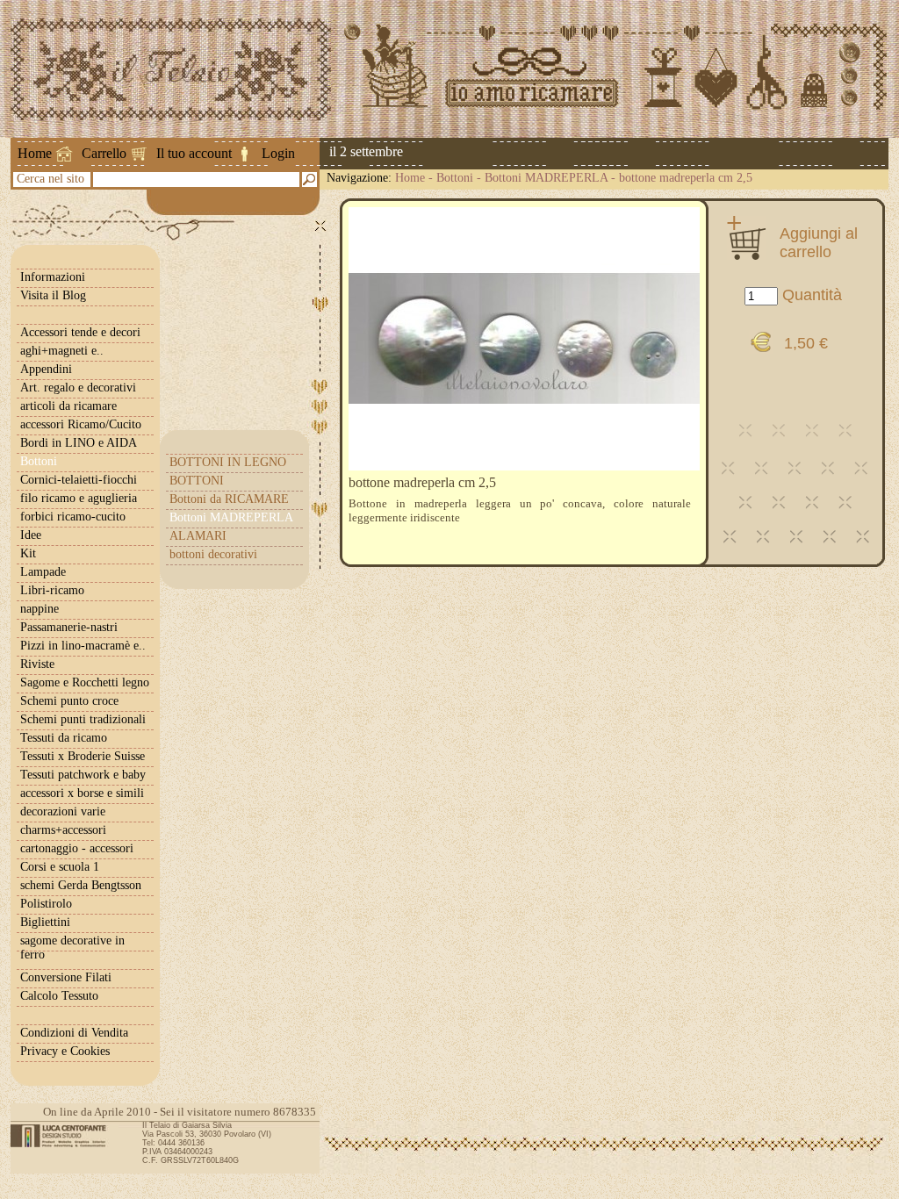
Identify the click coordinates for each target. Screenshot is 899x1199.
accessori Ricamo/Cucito (80, 424)
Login (278, 153)
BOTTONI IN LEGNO (227, 462)
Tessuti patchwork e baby (83, 774)
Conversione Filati (65, 977)
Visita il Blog (53, 295)
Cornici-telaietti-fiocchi (78, 479)
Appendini (46, 369)
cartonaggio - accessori (76, 848)
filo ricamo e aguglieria (78, 498)
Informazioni (52, 277)
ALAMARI (198, 535)
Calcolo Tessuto (59, 995)
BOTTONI (196, 480)
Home (35, 153)
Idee (30, 535)
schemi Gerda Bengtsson (80, 885)
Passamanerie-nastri (69, 627)
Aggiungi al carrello (819, 242)
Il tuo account (194, 153)
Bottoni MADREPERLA (546, 177)
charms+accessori (63, 829)
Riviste (37, 664)
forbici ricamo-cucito (73, 516)
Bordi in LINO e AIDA (78, 442)
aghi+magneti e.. (62, 350)
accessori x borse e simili (82, 793)
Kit (28, 553)
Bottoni (454, 177)
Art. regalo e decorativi (78, 387)
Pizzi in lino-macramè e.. (83, 645)
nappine (39, 608)
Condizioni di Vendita (74, 1032)
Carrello (104, 153)
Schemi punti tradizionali (83, 719)
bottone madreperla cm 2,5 (685, 177)
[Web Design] (65, 1135)
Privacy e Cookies (65, 1051)
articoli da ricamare (68, 406)
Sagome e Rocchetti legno (84, 682)
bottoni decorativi (213, 554)
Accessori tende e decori (80, 332)
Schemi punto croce (69, 700)
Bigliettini (45, 922)
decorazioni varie (62, 811)
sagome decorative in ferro (72, 947)
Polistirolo (46, 903)
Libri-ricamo (52, 590)
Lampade (43, 571)
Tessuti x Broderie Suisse (82, 756)
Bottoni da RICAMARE (229, 499)
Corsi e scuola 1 (59, 866)
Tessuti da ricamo (63, 737)
